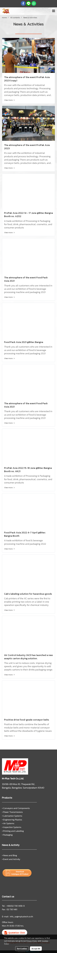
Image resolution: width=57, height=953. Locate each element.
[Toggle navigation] (53, 11)
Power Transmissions (13, 812)
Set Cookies (22, 948)
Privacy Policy (31, 941)
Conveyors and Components (16, 808)
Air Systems (8, 823)
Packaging (8, 834)
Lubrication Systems (12, 815)
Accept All (36, 948)
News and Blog (10, 855)
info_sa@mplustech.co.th (21, 916)
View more (8, 100)
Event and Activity (11, 859)
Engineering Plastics (12, 819)
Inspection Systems (12, 827)
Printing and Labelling (13, 831)
